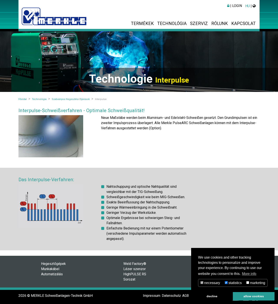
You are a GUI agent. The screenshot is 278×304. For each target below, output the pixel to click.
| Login (235, 6)
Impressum (151, 296)
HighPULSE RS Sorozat (134, 276)
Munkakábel (50, 269)
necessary (211, 283)
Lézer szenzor (134, 269)
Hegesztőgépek (53, 264)
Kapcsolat (243, 23)
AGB (185, 296)
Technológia (172, 23)
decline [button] (212, 296)
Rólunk (219, 23)
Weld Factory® (134, 264)
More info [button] (249, 274)
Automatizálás (52, 274)
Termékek (142, 23)
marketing (257, 283)
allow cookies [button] (253, 296)
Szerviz (199, 23)
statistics (235, 283)
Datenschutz (171, 296)
